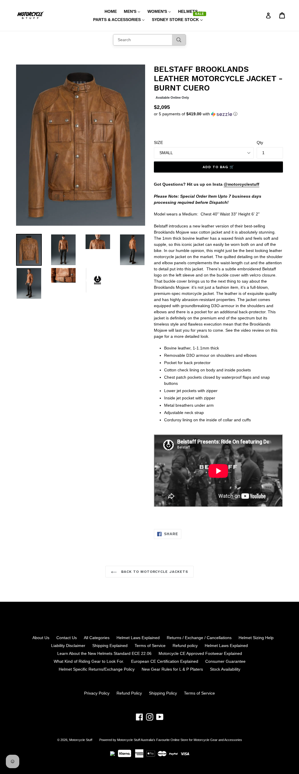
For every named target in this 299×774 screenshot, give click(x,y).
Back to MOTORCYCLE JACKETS (154, 572)
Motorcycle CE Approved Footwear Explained (200, 653)
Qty (260, 142)
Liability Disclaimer (68, 645)
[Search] (179, 39)
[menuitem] (107, 11)
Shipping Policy (163, 693)
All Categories (96, 637)
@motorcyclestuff (241, 184)
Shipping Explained (110, 645)
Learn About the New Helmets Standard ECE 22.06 (104, 653)
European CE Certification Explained (164, 661)
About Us (40, 637)
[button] (218, 114)
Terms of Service (150, 645)
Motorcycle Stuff (80, 740)
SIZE (158, 142)
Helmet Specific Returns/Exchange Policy (97, 669)
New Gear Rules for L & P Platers (172, 669)
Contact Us (66, 637)
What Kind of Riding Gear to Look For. (89, 661)
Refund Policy (129, 693)
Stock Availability (225, 669)
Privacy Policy (96, 693)
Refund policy (185, 645)
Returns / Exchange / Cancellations (199, 637)
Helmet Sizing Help (256, 637)
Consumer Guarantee (225, 661)
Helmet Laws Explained (138, 637)
